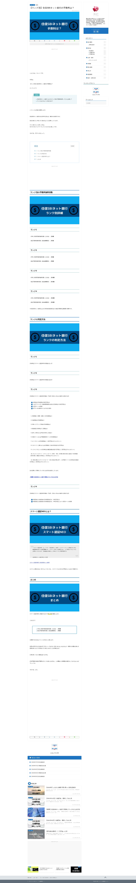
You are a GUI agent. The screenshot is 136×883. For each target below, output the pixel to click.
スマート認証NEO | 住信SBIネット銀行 (40, 562)
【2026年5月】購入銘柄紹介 (38, 776)
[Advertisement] (54, 60)
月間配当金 (97, 52)
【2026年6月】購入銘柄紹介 (38, 769)
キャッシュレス (97, 60)
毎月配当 (97, 50)
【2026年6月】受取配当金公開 (38, 772)
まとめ (39, 159)
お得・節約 (96, 57)
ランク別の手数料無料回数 (44, 150)
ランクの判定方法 (42, 153)
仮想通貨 (96, 74)
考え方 (96, 70)
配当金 (96, 48)
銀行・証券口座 (96, 78)
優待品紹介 (97, 44)
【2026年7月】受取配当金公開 (38, 765)
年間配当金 (97, 54)
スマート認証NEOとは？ (44, 156)
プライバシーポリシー (33, 881)
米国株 (96, 63)
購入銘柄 (96, 67)
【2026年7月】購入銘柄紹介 (38, 762)
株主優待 (96, 42)
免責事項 (41, 881)
